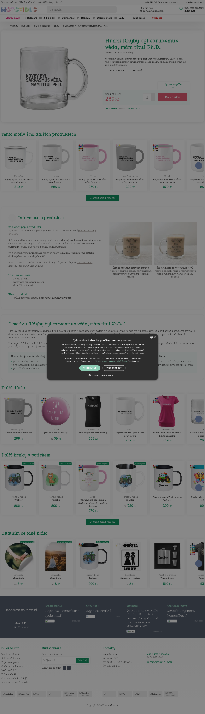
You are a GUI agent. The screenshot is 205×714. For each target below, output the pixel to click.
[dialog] (102, 357)
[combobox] (151, 337)
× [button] (155, 337)
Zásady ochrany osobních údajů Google (111, 361)
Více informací (134, 361)
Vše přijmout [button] (89, 368)
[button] (102, 375)
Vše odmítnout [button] (114, 368)
